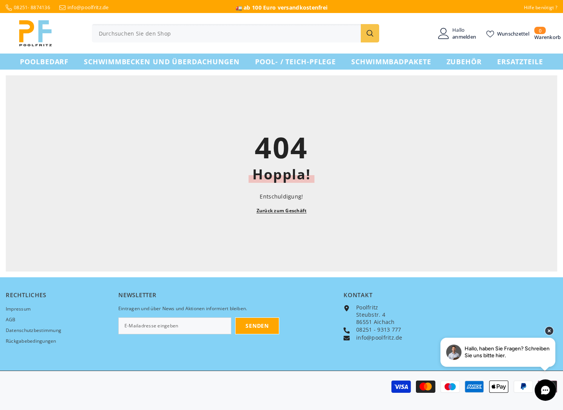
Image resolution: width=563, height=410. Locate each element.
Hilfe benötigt (539, 7)
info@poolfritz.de (88, 7)
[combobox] (226, 33)
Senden (256, 325)
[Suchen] (235, 33)
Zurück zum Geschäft (282, 210)
